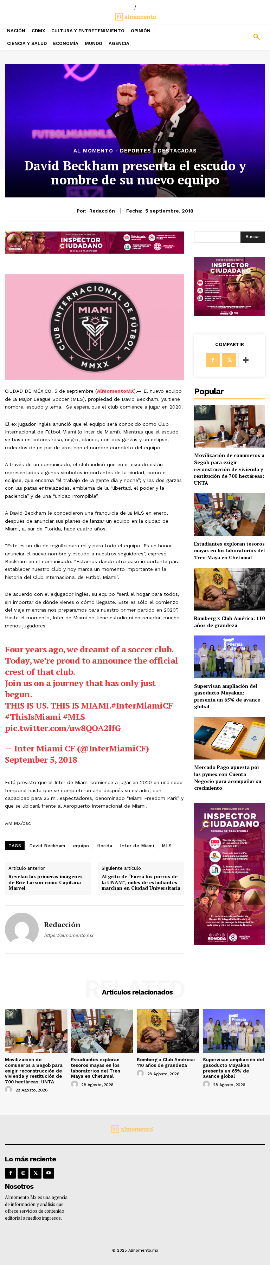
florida (104, 845)
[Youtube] (48, 1173)
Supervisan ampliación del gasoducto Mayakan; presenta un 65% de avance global (227, 696)
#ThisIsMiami (33, 716)
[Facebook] (213, 360)
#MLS (74, 716)
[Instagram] (23, 1173)
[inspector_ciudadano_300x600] (229, 943)
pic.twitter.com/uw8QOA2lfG (63, 727)
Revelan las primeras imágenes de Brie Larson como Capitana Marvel (45, 882)
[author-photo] (9, 1090)
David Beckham (47, 845)
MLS (167, 845)
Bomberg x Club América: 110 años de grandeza (229, 621)
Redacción (102, 211)
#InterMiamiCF (142, 705)
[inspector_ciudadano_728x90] (94, 252)
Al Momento (93, 151)
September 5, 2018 (41, 759)
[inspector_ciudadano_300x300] (229, 314)
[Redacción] (22, 929)
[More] (245, 360)
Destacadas (177, 151)
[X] (229, 360)
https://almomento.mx (68, 935)
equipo (81, 845)
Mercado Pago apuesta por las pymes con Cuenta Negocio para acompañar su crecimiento (227, 777)
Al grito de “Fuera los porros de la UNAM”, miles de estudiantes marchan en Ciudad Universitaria (141, 882)
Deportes (135, 151)
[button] (236, 37)
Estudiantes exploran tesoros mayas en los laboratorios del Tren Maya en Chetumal (229, 550)
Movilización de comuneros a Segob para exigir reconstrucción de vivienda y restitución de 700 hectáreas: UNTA (229, 469)
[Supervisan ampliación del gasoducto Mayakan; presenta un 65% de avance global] (229, 656)
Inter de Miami (137, 845)
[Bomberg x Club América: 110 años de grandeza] (229, 589)
